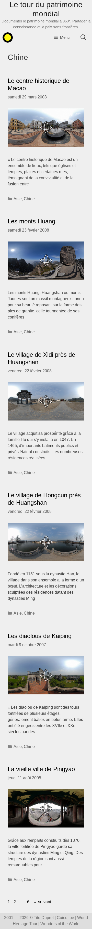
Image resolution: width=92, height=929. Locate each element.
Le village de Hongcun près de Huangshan (44, 499)
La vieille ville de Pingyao (41, 769)
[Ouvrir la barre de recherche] (83, 37)
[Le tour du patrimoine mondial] (7, 37)
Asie (18, 199)
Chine (29, 199)
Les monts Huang (31, 221)
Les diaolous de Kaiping (40, 635)
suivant (42, 902)
